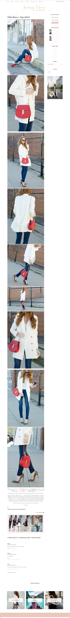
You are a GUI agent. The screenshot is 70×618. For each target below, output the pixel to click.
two (20, 491)
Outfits (17, 1)
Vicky (8, 543)
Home (8, 1)
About (12, 1)
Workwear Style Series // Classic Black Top (14, 523)
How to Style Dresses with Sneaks (56, 40)
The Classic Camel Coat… (37, 523)
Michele (26, 491)
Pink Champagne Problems (12, 569)
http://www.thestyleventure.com (14, 559)
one (18, 491)
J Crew (37, 490)
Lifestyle (27, 1)
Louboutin (17, 490)
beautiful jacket (15, 498)
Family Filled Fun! (56, 36)
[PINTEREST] (61, 1)
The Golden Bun (14, 548)
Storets (12, 489)
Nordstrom (55, 55)
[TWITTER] (63, 1)
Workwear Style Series (25, 523)
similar (29, 489)
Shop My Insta (34, 1)
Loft (55, 52)
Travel (22, 1)
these (41, 489)
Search (40, 1)
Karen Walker (36, 491)
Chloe (26, 490)
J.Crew (55, 51)
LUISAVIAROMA (55, 54)
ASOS (55, 48)
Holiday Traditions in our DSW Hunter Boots (56, 34)
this (18, 489)
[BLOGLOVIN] (57, 1)
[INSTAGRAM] (60, 1)
